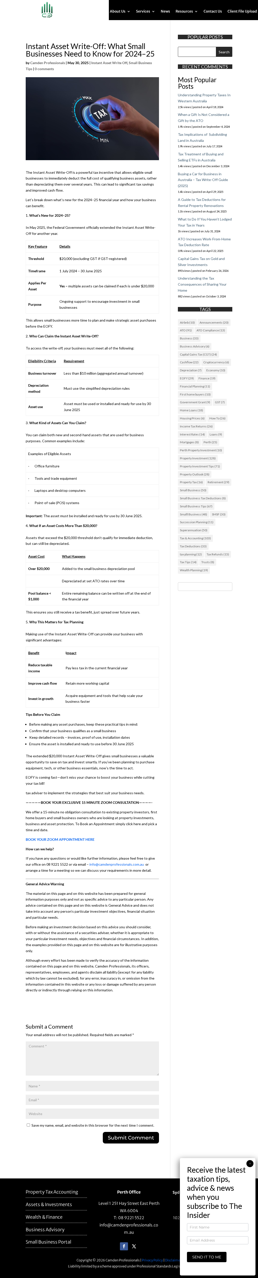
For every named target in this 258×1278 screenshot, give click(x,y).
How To (217, 418)
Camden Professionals (47, 63)
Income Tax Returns (196, 426)
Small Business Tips (196, 506)
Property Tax (191, 482)
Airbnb (187, 322)
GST (220, 402)
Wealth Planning (194, 570)
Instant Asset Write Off (109, 63)
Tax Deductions (193, 546)
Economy (215, 370)
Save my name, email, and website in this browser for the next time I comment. (92, 1125)
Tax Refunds (218, 554)
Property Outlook (194, 474)
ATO (186, 330)
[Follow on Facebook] (124, 1246)
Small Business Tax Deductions (203, 498)
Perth (210, 442)
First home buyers (195, 394)
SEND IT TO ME (206, 1257)
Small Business (193, 490)
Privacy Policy (152, 1260)
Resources (184, 12)
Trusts (207, 562)
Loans (216, 434)
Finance (207, 378)
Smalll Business (193, 514)
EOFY (187, 378)
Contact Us (213, 12)
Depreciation (191, 370)
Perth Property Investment (201, 450)
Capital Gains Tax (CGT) (198, 354)
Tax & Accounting (195, 538)
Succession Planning (196, 522)
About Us (117, 12)
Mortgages (189, 442)
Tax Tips (188, 562)
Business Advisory (194, 346)
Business (189, 338)
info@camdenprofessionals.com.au (116, 864)
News (165, 12)
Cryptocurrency (216, 362)
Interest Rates (192, 434)
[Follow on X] (134, 1246)
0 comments (44, 69)
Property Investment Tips (200, 466)
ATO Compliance (211, 330)
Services (143, 12)
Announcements (214, 322)
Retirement (218, 482)
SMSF (218, 514)
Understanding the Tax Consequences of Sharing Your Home (202, 284)
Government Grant (195, 402)
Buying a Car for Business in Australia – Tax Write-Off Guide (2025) (203, 180)
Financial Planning (195, 386)
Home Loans (191, 410)
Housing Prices (192, 418)
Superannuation (193, 530)
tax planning (191, 554)
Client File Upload (242, 12)
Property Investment (198, 458)
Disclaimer (173, 1260)
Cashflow (189, 362)
